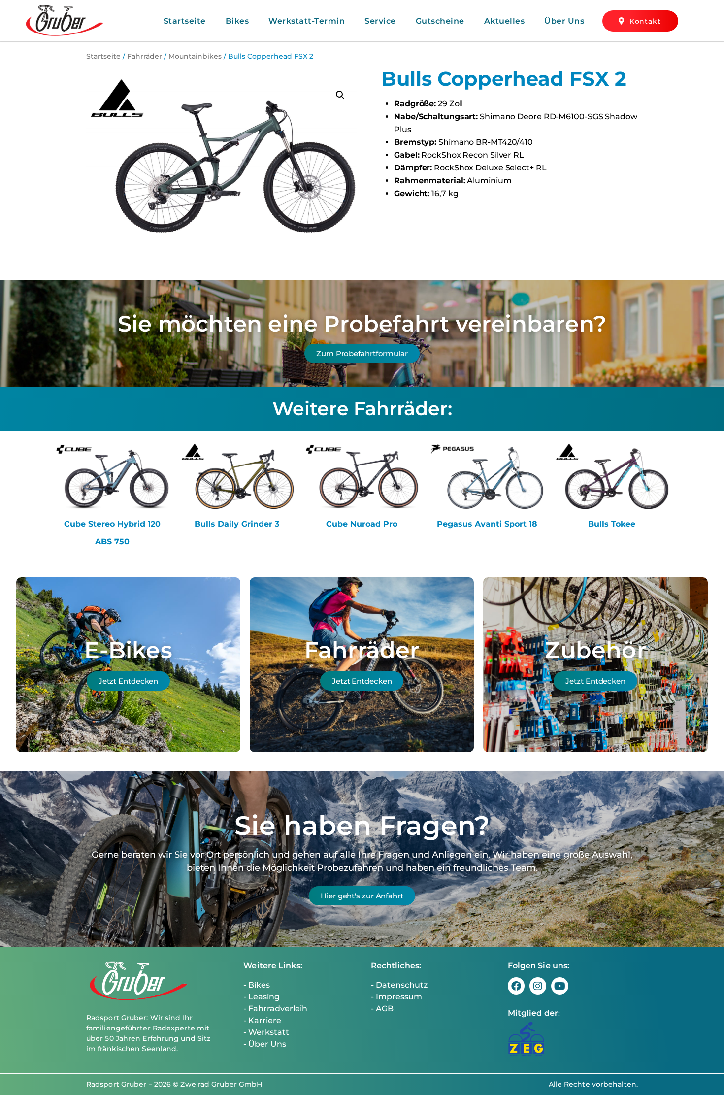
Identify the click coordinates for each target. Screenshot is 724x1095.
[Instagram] (537, 985)
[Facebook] (516, 985)
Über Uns (564, 21)
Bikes (237, 21)
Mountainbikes (195, 56)
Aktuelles (504, 21)
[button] (340, 95)
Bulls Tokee (611, 524)
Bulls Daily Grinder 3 (237, 524)
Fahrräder (144, 56)
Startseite (185, 21)
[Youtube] (559, 985)
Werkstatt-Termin (306, 21)
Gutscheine (440, 21)
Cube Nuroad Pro (361, 524)
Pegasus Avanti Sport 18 (487, 524)
